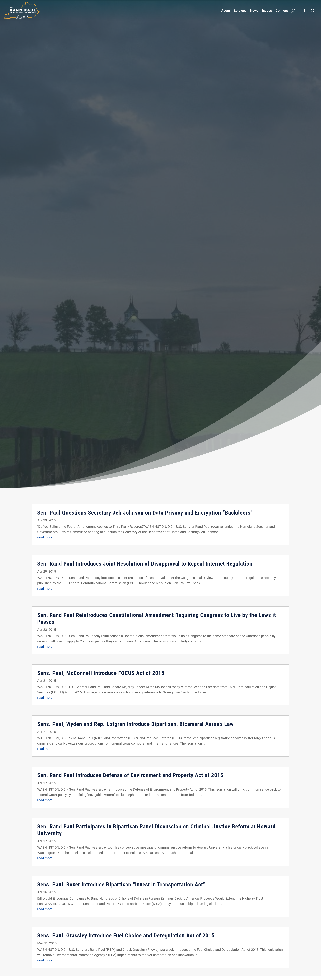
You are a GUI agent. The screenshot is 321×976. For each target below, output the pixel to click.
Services (240, 11)
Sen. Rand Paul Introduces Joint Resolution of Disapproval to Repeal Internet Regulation (144, 563)
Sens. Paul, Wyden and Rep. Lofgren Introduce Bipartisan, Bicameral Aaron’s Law (135, 724)
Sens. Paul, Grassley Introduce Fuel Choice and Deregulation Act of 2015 (126, 935)
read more (45, 537)
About (225, 11)
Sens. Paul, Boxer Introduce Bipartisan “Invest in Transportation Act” (121, 884)
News (254, 11)
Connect (282, 11)
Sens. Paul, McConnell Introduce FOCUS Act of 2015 (100, 673)
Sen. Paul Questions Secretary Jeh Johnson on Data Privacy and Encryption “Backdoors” (145, 512)
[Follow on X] (312, 10)
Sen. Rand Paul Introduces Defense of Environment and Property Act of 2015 (130, 775)
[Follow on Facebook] (304, 10)
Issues (267, 11)
